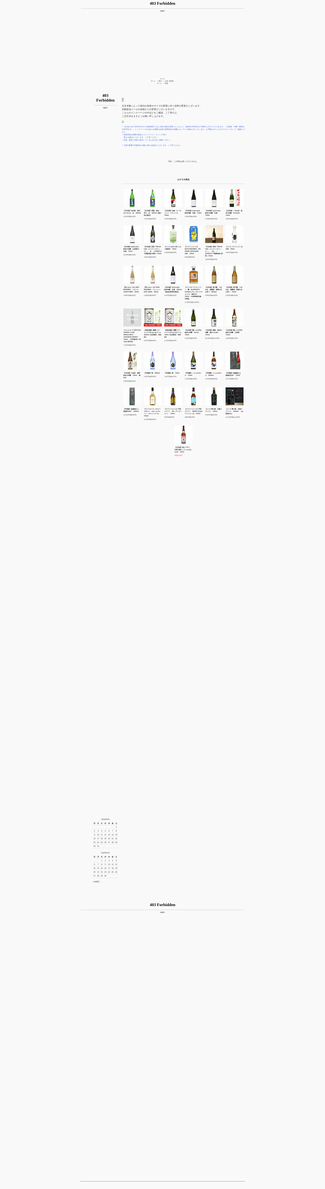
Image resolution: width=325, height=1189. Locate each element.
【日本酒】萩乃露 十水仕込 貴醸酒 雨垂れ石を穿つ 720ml (234, 289)
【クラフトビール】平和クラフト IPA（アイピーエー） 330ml (173, 411)
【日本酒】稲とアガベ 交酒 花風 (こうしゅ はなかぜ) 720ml (183, 449)
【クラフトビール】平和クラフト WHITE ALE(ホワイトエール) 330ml (194, 411)
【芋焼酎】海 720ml (171, 373)
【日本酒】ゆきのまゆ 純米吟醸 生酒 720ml (194, 212)
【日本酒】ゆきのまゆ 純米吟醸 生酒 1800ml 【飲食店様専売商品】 (173, 289)
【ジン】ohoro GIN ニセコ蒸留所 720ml (172, 248)
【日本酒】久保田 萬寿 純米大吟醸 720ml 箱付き (132, 375)
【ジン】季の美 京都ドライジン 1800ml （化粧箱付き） (234, 411)
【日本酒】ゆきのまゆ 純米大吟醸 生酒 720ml (213, 213)
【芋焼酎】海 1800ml (152, 373)
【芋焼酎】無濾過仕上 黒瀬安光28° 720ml (234, 374)
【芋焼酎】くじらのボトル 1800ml (213, 374)
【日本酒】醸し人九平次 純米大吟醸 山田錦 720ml (234, 332)
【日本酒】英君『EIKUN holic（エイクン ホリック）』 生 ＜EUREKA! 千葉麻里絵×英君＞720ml (153, 250)
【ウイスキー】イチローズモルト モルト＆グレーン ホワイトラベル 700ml (152, 412)
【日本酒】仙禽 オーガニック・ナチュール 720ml (172, 213)
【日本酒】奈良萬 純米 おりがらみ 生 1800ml (132, 212)
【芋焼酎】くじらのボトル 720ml (193, 374)
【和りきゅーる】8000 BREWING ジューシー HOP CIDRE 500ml (152, 289)
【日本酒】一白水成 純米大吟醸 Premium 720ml (234, 213)
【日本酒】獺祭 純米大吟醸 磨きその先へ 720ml (213, 332)
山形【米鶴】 (169, 81)
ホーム (162, 79)
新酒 (166, 83)
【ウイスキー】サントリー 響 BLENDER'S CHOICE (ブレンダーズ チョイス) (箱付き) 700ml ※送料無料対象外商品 (194, 293)
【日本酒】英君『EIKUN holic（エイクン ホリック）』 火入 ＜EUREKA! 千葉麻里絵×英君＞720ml (214, 251)
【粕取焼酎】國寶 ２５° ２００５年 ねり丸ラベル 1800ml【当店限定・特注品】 (153, 333)
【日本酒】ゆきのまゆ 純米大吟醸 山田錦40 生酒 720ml (131, 249)
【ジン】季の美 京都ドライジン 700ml (213, 410)
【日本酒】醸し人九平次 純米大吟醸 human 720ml (194, 332)
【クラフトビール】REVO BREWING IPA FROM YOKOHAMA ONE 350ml (193, 250)
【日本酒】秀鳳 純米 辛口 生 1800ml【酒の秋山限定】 (152, 213)
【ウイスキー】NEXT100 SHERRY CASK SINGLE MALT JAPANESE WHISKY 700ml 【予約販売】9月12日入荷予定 (132, 335)
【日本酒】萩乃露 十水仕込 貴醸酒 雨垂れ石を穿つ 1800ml (213, 289)
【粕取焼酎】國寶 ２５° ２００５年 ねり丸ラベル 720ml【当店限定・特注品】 (173, 333)
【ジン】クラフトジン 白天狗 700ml (234, 248)
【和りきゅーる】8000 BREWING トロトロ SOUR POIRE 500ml (131, 289)
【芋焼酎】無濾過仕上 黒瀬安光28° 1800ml (131, 410)
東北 (160, 81)
